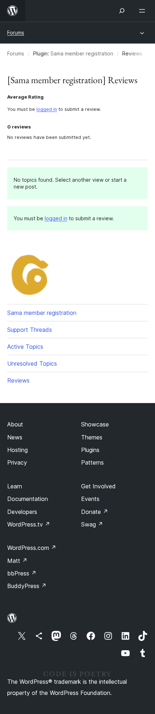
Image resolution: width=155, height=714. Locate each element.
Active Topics (25, 346)
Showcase (95, 424)
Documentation (27, 498)
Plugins (90, 449)
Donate (94, 511)
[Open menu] (143, 11)
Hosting (17, 449)
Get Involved (98, 486)
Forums (15, 33)
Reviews (18, 380)
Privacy (17, 462)
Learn (14, 486)
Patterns (92, 462)
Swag (92, 524)
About (15, 424)
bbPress (21, 573)
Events (90, 498)
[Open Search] (122, 11)
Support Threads (29, 329)
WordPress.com (31, 547)
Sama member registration (81, 53)
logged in (46, 109)
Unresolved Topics (32, 363)
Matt (17, 560)
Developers (22, 511)
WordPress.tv (28, 524)
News (14, 437)
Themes (91, 437)
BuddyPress (26, 585)
